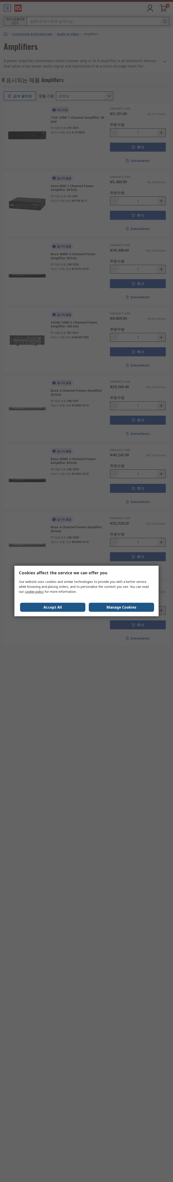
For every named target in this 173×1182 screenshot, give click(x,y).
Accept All (52, 607)
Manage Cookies (121, 607)
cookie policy (34, 591)
